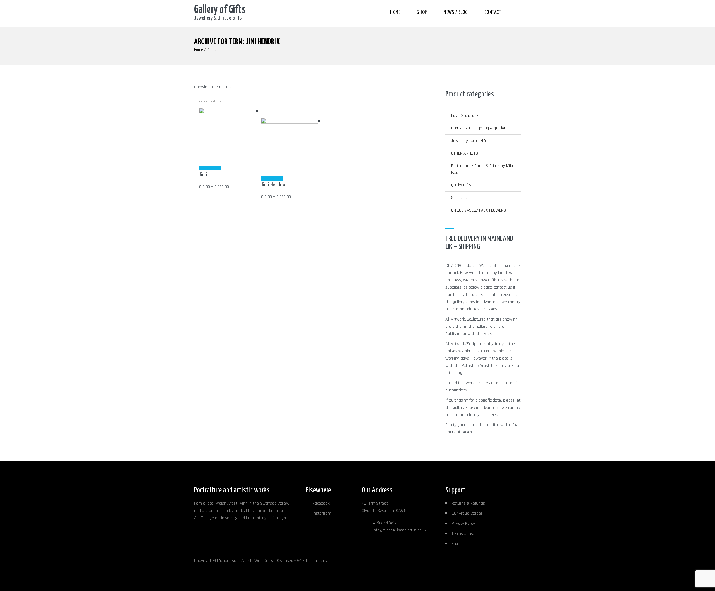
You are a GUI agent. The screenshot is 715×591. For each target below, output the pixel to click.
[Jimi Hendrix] (289, 122)
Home (395, 12)
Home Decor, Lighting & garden (478, 128)
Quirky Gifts (461, 185)
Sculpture (459, 198)
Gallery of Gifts (220, 10)
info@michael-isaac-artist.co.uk (399, 530)
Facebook (321, 503)
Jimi (203, 174)
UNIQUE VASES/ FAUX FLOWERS (478, 210)
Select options (210, 168)
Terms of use (463, 534)
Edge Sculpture (464, 115)
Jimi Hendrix (273, 184)
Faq (455, 544)
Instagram (322, 513)
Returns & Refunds (468, 503)
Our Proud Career (467, 513)
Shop (422, 12)
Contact (493, 12)
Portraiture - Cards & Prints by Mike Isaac (482, 169)
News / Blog (456, 12)
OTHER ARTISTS (464, 153)
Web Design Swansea (273, 561)
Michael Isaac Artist (234, 561)
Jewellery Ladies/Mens (471, 141)
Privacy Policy (463, 523)
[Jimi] (227, 112)
